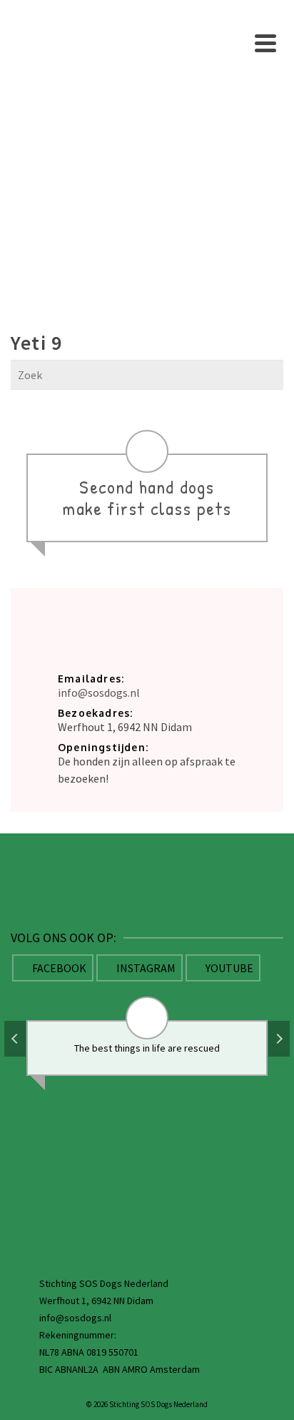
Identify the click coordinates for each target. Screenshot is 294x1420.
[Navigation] (265, 43)
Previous (15, 1039)
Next (279, 1039)
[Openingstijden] (147, 1229)
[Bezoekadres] (147, 1110)
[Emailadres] (147, 1169)
